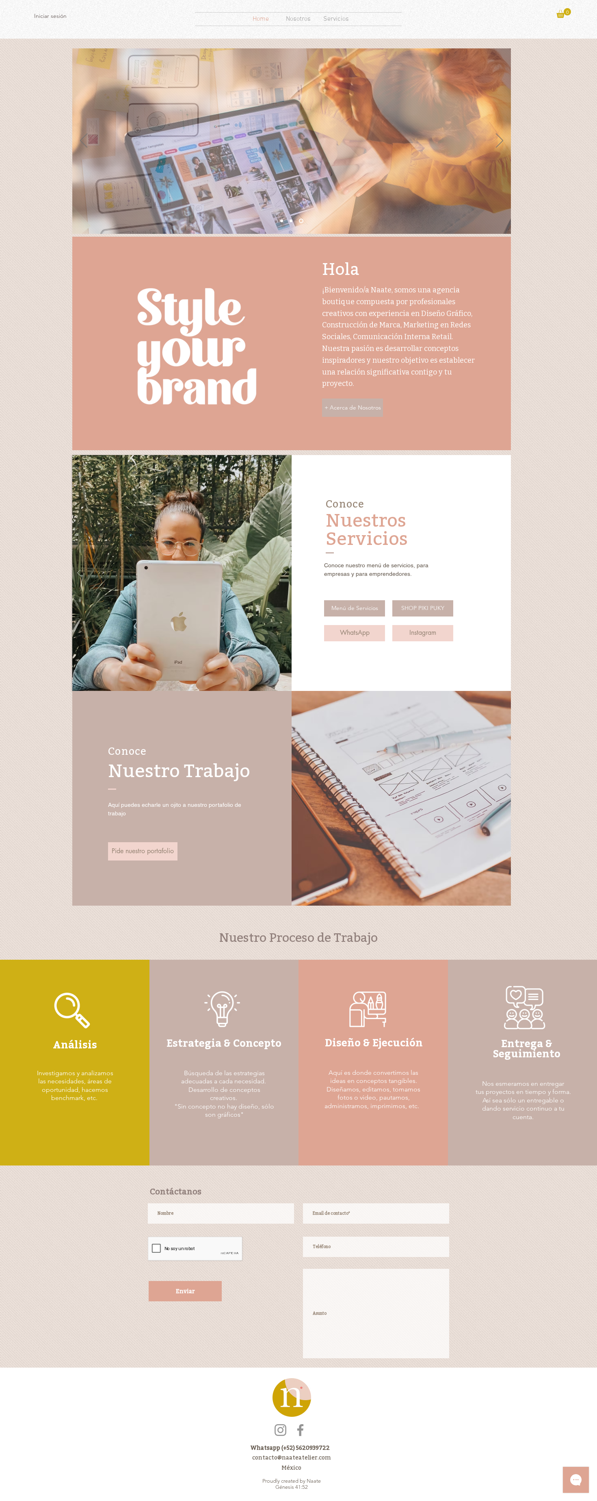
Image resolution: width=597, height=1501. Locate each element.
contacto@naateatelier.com (291, 1457)
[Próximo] (499, 141)
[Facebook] (300, 1430)
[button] (563, 13)
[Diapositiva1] (282, 221)
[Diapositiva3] (302, 221)
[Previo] (83, 141)
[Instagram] (280, 1430)
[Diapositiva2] (292, 221)
